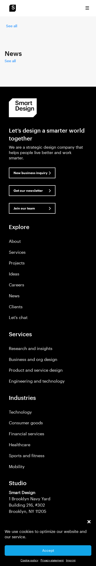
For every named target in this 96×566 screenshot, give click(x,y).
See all (11, 26)
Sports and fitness (27, 455)
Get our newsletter (28, 190)
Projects (17, 262)
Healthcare (19, 444)
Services (17, 252)
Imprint (70, 560)
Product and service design (36, 370)
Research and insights (30, 348)
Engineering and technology (37, 381)
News (14, 295)
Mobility (17, 466)
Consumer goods (26, 422)
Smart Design (12, 8)
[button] (89, 521)
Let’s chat (18, 317)
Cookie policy (29, 560)
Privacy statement (52, 560)
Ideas (14, 273)
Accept (48, 550)
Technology (20, 412)
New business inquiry (31, 173)
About (15, 241)
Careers (16, 284)
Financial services (26, 433)
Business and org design (33, 359)
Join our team (24, 208)
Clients (16, 306)
